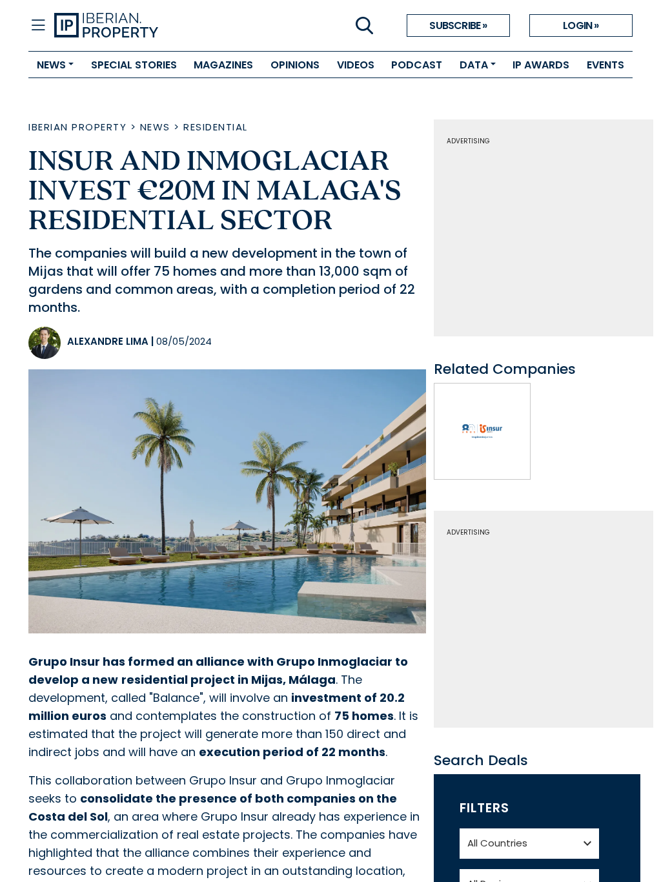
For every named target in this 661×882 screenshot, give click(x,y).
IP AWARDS (541, 64)
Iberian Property (77, 127)
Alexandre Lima (107, 341)
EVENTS (605, 64)
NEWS (51, 64)
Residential (215, 127)
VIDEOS (355, 64)
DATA (474, 64)
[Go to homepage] (192, 26)
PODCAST (416, 64)
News (155, 127)
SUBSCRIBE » (458, 25)
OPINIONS (295, 64)
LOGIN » (580, 25)
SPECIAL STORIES (134, 64)
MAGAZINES (223, 64)
